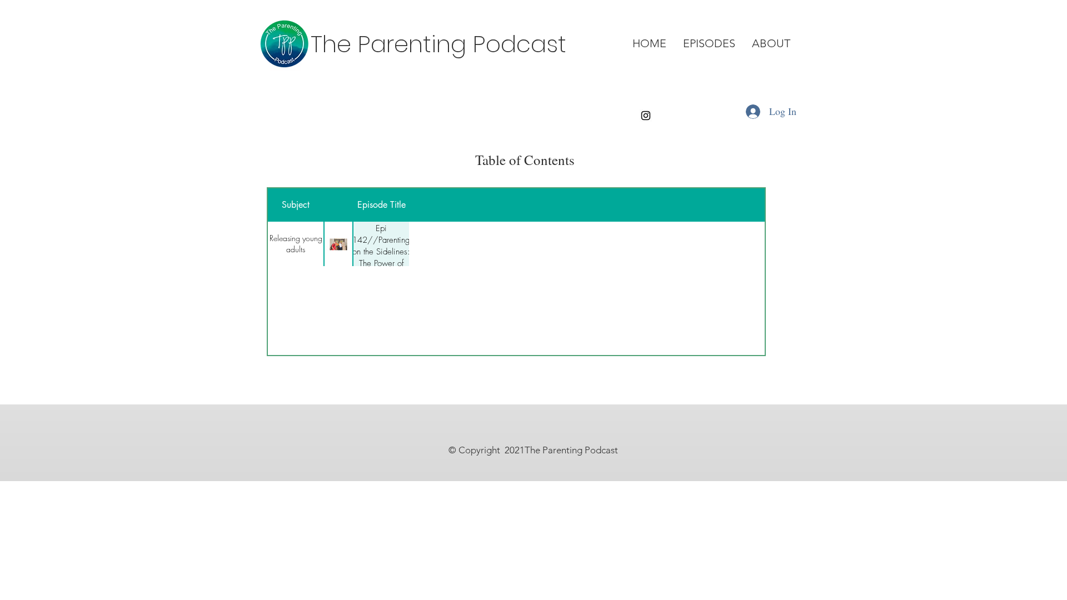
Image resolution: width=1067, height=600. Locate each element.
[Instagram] (646, 115)
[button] (709, 43)
